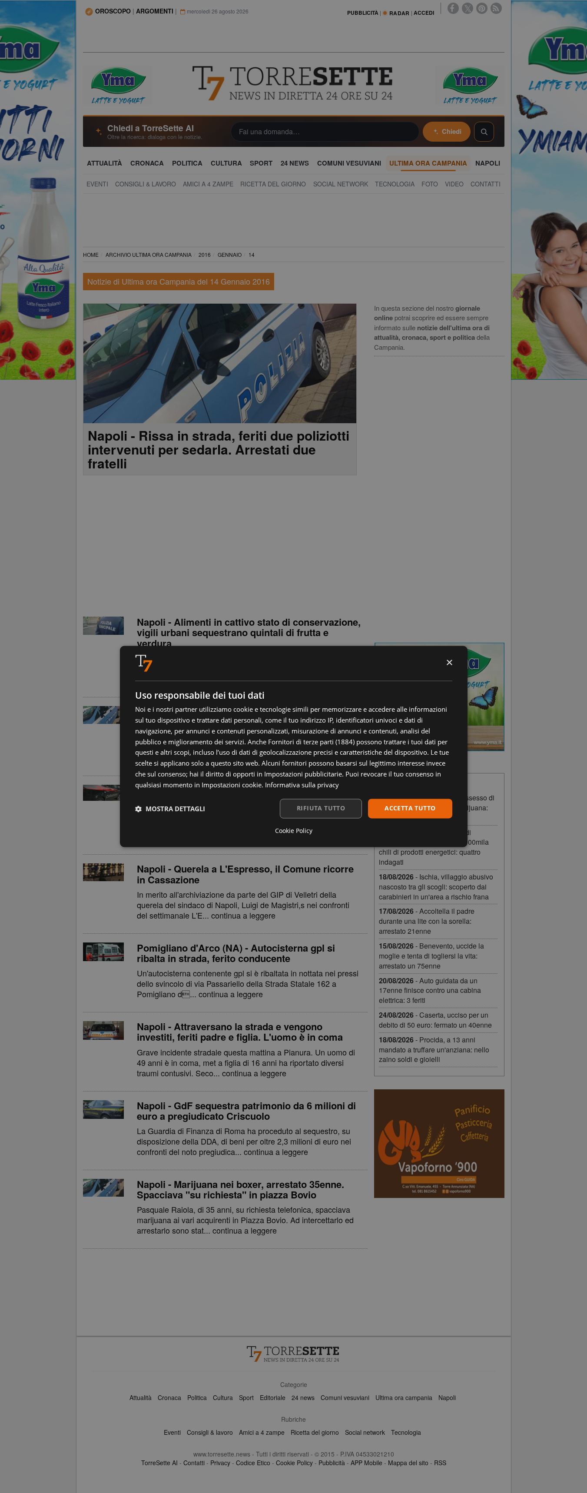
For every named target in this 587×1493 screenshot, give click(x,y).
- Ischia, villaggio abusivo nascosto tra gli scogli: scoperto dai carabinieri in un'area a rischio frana (436, 887)
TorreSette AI (159, 1462)
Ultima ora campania (403, 1397)
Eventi (172, 1432)
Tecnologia (406, 1432)
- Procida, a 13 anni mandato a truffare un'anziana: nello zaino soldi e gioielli (434, 1050)
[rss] (496, 8)
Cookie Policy (294, 1462)
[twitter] (467, 8)
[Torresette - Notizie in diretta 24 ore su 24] (294, 1354)
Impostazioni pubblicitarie (303, 774)
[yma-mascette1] (469, 84)
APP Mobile (366, 1462)
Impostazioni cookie (232, 784)
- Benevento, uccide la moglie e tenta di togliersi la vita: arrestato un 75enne (431, 956)
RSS (440, 1462)
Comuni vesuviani (345, 1397)
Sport (246, 1397)
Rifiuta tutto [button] (321, 808)
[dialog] (294, 746)
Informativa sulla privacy (302, 784)
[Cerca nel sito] (484, 132)
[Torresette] (294, 83)
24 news (303, 1397)
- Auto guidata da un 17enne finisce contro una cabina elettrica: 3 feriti (430, 990)
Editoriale (272, 1397)
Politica (197, 1397)
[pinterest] (482, 8)
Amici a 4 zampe (262, 1432)
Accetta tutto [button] (410, 808)
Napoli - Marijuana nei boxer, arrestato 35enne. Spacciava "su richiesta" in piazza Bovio (240, 1189)
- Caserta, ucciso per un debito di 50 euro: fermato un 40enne (435, 1020)
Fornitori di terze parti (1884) (311, 741)
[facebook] (453, 8)
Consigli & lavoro (210, 1432)
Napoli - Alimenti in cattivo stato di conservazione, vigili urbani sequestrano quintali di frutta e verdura (249, 632)
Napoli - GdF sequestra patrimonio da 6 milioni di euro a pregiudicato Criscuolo (246, 1110)
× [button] (449, 663)
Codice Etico (253, 1462)
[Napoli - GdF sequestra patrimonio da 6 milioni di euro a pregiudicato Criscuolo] (103, 1109)
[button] (170, 808)
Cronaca (169, 1397)
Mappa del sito (408, 1462)
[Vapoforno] (439, 1143)
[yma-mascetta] (118, 84)
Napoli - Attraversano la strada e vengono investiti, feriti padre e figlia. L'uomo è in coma (240, 1031)
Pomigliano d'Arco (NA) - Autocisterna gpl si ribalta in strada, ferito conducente (236, 953)
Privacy (220, 1462)
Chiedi (451, 131)
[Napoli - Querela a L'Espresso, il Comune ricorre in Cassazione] (103, 872)
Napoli (447, 1397)
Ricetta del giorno (315, 1432)
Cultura (223, 1397)
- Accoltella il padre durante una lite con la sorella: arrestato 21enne (426, 921)
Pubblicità (331, 1462)
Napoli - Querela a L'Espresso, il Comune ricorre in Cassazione (245, 874)
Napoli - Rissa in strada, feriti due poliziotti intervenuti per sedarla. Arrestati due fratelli (218, 449)
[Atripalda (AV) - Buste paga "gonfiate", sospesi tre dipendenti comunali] (103, 715)
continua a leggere (243, 915)
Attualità (140, 1397)
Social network (365, 1432)
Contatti (194, 1462)
